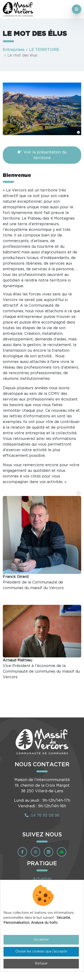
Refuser (41, 963)
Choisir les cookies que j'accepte (41, 951)
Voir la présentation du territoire (44, 155)
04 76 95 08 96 (44, 815)
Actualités (42, 879)
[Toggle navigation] (76, 9)
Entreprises (13, 50)
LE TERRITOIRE (44, 50)
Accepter (41, 939)
